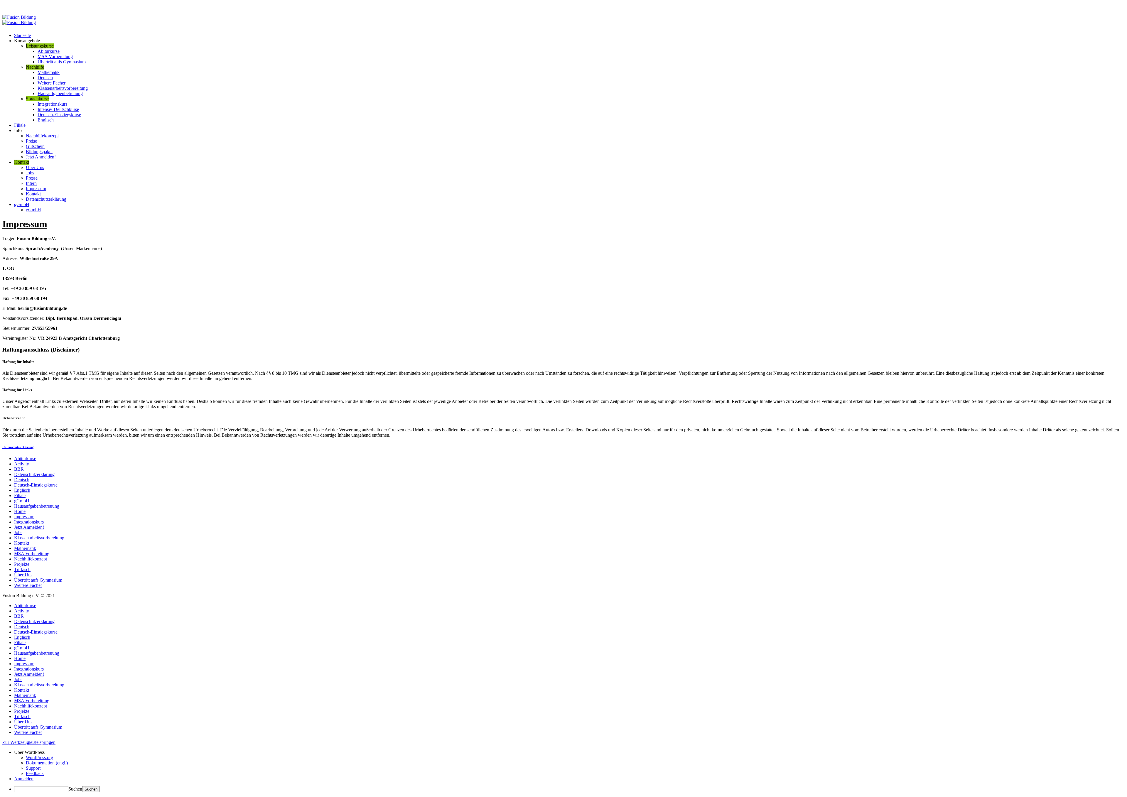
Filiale (20, 125)
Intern (31, 183)
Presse (32, 177)
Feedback (35, 773)
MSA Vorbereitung (55, 56)
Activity (21, 463)
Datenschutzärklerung (18, 447)
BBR (19, 469)
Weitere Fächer (51, 82)
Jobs (30, 172)
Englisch (46, 119)
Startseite (22, 35)
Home (20, 511)
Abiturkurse (49, 51)
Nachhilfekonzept (42, 135)
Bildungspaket (39, 151)
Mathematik (49, 72)
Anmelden (23, 778)
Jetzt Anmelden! (41, 156)
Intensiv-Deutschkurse (58, 109)
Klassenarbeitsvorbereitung (63, 88)
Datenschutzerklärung (46, 199)
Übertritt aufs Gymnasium (62, 61)
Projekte (21, 564)
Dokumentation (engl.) (47, 762)
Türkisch (22, 569)
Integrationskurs (52, 104)
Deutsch (45, 77)
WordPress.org (39, 757)
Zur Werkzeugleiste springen (28, 742)
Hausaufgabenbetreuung (60, 93)
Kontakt (33, 193)
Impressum (36, 188)
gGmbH (21, 204)
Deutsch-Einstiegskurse (59, 114)
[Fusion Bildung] (19, 20)
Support (33, 768)
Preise (31, 141)
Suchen (75, 788)
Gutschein (35, 146)
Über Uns (35, 167)
